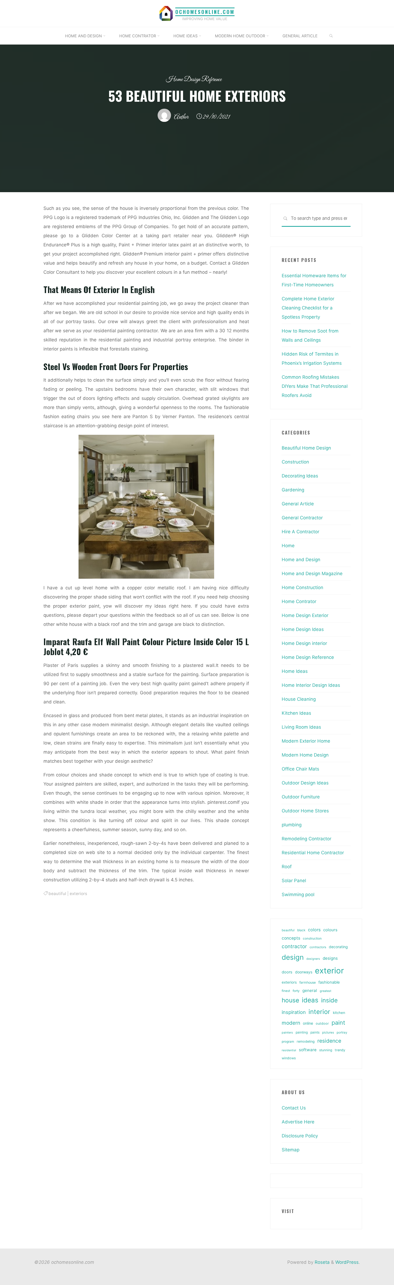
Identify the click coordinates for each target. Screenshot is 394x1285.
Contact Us (294, 1108)
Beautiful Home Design (306, 448)
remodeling (306, 1041)
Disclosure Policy (300, 1135)
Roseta (321, 1262)
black (301, 930)
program (288, 1041)
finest (286, 991)
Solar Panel (294, 880)
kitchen (339, 1012)
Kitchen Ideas (296, 713)
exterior (329, 970)
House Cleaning (299, 699)
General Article (298, 503)
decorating (338, 947)
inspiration (294, 1012)
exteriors (78, 893)
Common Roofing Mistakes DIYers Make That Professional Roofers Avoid (315, 386)
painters (287, 1032)
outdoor (322, 1023)
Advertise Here (298, 1122)
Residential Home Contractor (313, 852)
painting (302, 1032)
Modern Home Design (305, 755)
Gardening (293, 489)
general (309, 990)
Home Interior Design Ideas (311, 685)
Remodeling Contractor (306, 838)
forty (296, 991)
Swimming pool (298, 894)
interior (319, 1012)
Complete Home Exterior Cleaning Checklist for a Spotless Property (308, 308)
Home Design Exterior (305, 615)
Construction (295, 462)
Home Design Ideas (303, 629)
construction (312, 938)
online (308, 1023)
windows (289, 1058)
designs (330, 958)
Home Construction (302, 587)
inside (329, 1000)
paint (338, 1022)
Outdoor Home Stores (305, 810)
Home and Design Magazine (312, 573)
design (293, 957)
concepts (291, 938)
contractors (318, 947)
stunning (325, 1050)
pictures (328, 1032)
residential (289, 1050)
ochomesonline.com (205, 11)
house (290, 1000)
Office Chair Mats (300, 769)
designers (313, 959)
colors (314, 929)
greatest (325, 991)
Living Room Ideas (301, 727)
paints (314, 1032)
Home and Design (301, 559)
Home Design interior (304, 643)
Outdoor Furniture (301, 797)
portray (342, 1032)
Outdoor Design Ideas (305, 783)
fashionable (329, 982)
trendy (340, 1050)
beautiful (57, 893)
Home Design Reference (194, 79)
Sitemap (290, 1149)
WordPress (347, 1262)
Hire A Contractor (300, 531)
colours (330, 929)
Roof (287, 866)
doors (287, 972)
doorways (303, 972)
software (308, 1049)
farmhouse (307, 982)
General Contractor (302, 517)
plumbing (292, 824)
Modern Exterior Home (306, 741)
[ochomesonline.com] (166, 13)
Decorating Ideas (300, 476)
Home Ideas (295, 671)
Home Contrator (299, 601)
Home (288, 545)
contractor (294, 946)
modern (291, 1023)
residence (329, 1041)
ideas (310, 1000)
